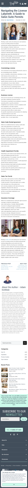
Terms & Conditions (16, 465)
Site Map (2, 465)
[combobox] (14, 343)
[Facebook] (10, 435)
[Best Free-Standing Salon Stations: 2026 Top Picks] (4, 386)
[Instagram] (14, 435)
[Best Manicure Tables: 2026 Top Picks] (4, 391)
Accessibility (24, 465)
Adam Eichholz (10, 20)
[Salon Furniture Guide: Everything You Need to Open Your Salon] (4, 370)
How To (3, 352)
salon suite (8, 239)
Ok (14, 484)
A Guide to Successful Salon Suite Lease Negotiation (6, 267)
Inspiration (3, 354)
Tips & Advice (5, 7)
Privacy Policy (8, 465)
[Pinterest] (17, 435)
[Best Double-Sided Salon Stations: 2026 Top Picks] (4, 380)
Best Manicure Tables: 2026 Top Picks (18, 389)
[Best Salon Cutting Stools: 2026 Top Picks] (4, 375)
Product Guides (5, 357)
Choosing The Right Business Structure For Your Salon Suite (21, 267)
